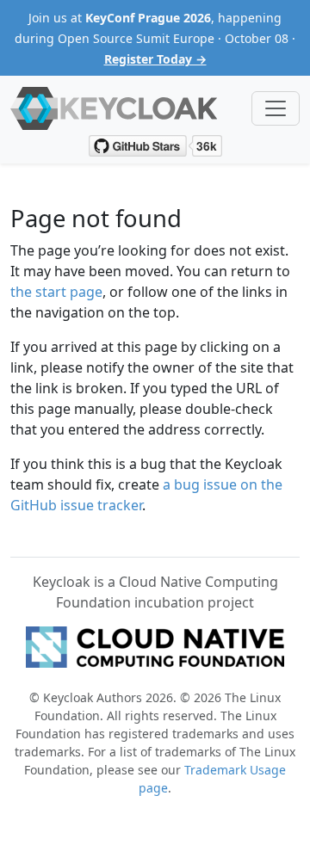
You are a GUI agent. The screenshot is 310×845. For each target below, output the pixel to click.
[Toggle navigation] (275, 108)
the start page (56, 291)
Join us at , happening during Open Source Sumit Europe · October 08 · (155, 38)
